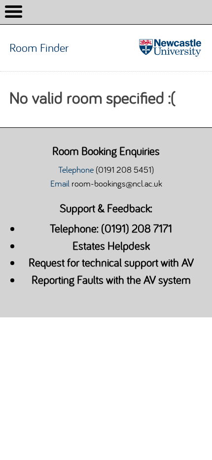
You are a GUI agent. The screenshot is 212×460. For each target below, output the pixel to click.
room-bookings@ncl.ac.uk (116, 183)
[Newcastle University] (170, 48)
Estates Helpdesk (111, 245)
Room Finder (39, 47)
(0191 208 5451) (125, 169)
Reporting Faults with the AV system (111, 279)
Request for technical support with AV (111, 262)
